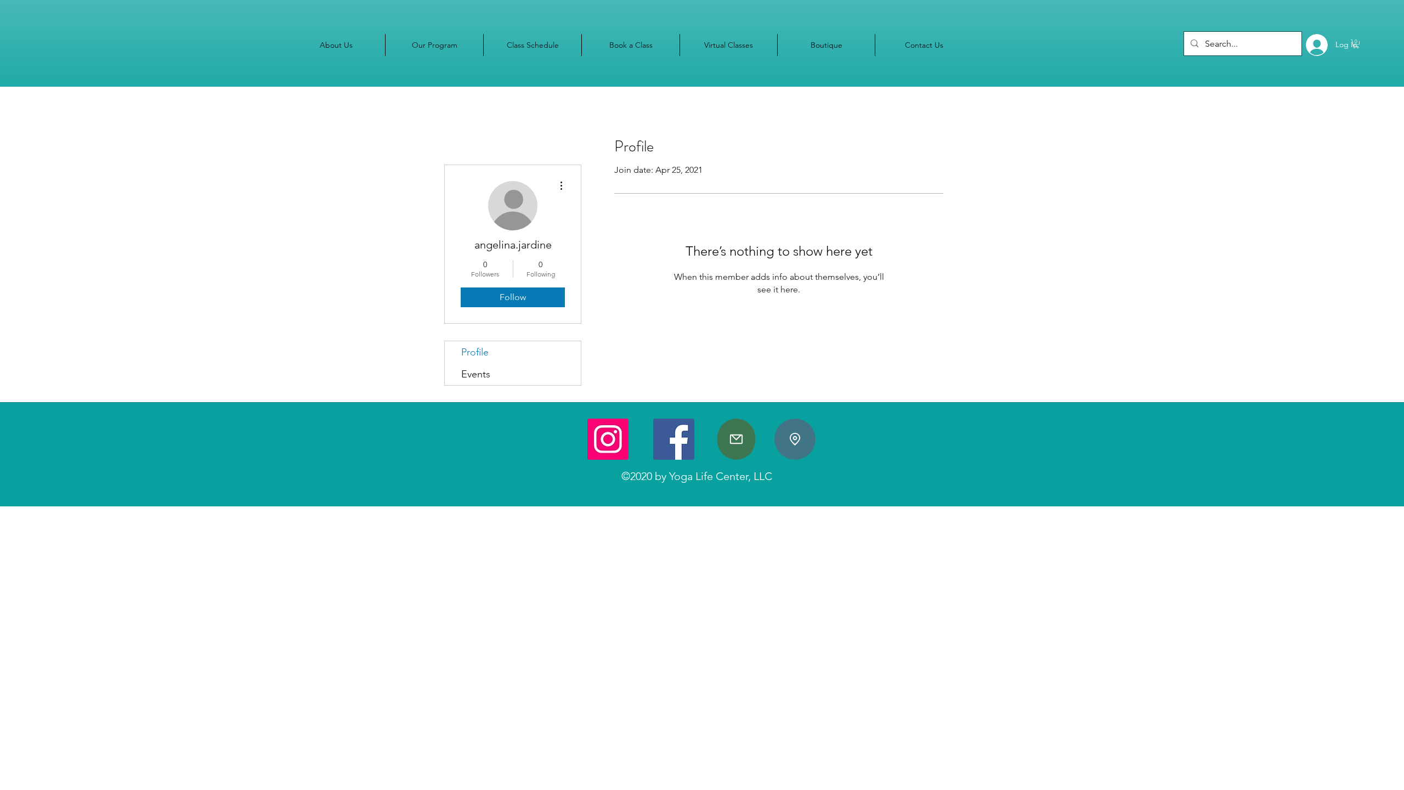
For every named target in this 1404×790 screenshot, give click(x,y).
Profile (475, 352)
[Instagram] (608, 439)
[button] (1356, 44)
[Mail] (736, 439)
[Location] (795, 439)
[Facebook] (673, 439)
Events (475, 374)
